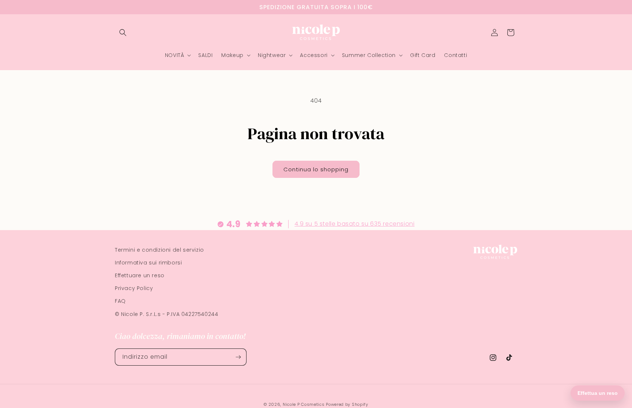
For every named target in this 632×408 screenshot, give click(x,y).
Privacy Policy (134, 288)
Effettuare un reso (140, 275)
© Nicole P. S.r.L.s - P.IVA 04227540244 (166, 314)
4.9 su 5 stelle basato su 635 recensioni (354, 224)
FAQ (120, 301)
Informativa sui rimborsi (148, 262)
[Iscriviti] (238, 357)
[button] (123, 32)
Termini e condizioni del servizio (159, 249)
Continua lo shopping (316, 169)
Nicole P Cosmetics (304, 404)
